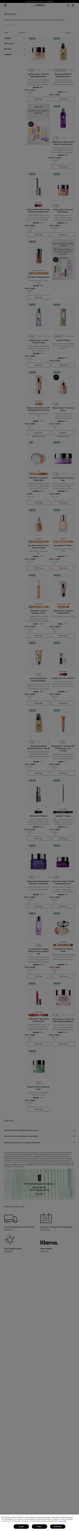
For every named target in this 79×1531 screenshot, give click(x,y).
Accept (21, 1526)
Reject (39, 1526)
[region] (39, 1522)
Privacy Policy (63, 1521)
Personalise (58, 1526)
